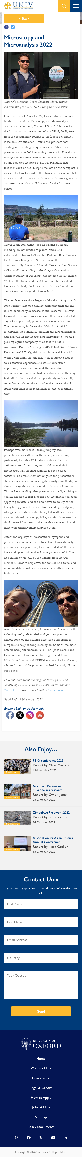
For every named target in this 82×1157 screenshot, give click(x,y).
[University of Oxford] (41, 1044)
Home (41, 1058)
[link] (16, 1138)
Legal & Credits (41, 1088)
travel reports (56, 690)
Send (41, 1011)
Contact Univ (41, 1068)
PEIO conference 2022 (48, 760)
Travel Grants (12, 690)
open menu (76, 6)
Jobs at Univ (41, 1107)
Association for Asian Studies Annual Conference (53, 840)
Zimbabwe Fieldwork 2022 (51, 812)
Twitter (13, 27)
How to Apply (41, 1097)
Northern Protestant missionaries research (47, 788)
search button (64, 6)
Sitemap (41, 1117)
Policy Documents (41, 1127)
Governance (41, 1078)
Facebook (6, 27)
